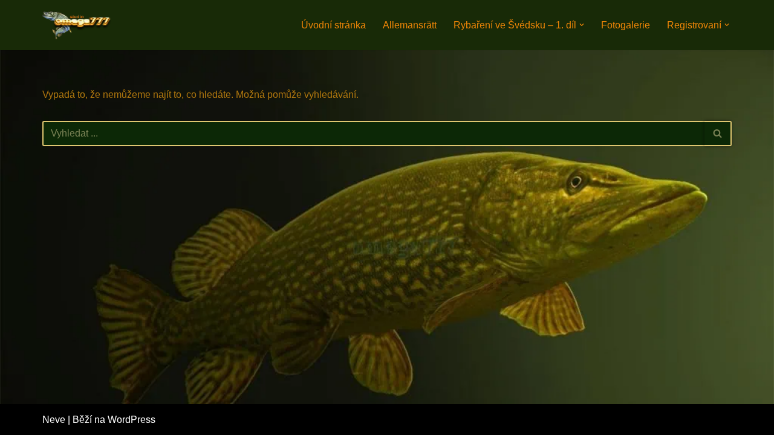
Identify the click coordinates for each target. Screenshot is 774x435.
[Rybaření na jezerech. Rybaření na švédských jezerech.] (78, 25)
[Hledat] (718, 133)
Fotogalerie (625, 25)
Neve (53, 419)
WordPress (131, 419)
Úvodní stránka (333, 25)
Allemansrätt (410, 25)
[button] (581, 24)
